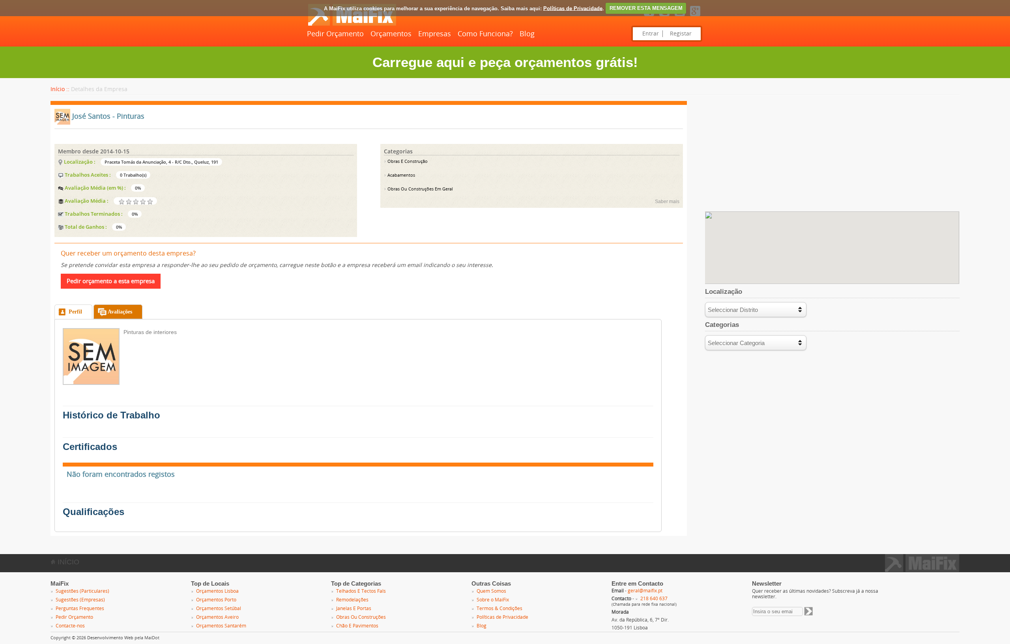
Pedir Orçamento (335, 34)
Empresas (434, 34)
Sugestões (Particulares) (82, 591)
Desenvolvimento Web (110, 637)
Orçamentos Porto (216, 600)
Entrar (650, 33)
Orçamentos (390, 34)
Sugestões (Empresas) (80, 600)
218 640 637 (654, 598)
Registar (681, 33)
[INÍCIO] (352, 24)
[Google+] (695, 16)
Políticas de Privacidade (572, 8)
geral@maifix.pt (645, 591)
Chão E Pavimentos (357, 626)
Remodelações (352, 600)
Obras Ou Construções (361, 617)
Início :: (59, 89)
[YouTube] (680, 16)
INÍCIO (67, 562)
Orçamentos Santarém (221, 626)
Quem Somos (491, 591)
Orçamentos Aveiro (217, 617)
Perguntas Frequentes (80, 608)
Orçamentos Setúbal (218, 608)
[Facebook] (649, 16)
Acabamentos (400, 175)
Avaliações (120, 312)
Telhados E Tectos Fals (361, 591)
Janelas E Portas (353, 608)
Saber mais (667, 201)
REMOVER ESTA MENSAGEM (646, 8)
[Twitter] (664, 16)
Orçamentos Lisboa (217, 591)
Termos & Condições (499, 608)
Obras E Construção (407, 161)
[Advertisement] (832, 156)
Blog (527, 34)
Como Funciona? (485, 34)
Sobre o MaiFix (493, 600)
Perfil (75, 312)
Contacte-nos (70, 626)
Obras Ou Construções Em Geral (419, 189)
